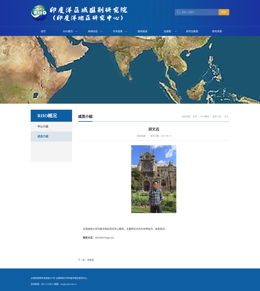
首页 (43, 31)
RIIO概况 (68, 31)
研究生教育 (192, 31)
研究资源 (217, 31)
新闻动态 (93, 31)
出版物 (167, 31)
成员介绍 (42, 136)
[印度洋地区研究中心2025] (80, 13)
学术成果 (117, 31)
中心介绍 (42, 126)
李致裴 (90, 260)
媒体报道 (142, 31)
